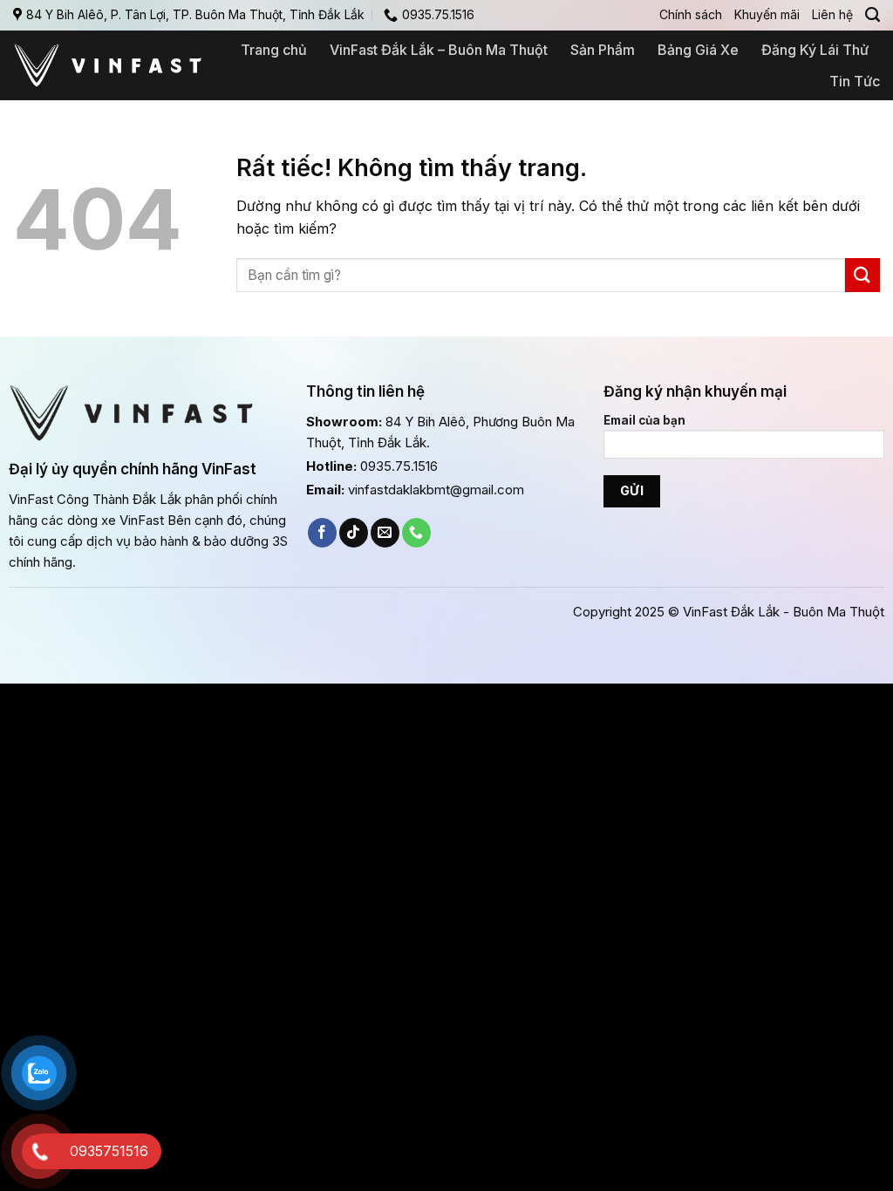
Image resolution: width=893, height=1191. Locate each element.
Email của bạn (644, 420)
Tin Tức (854, 81)
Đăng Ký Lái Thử (815, 49)
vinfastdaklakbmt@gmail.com (436, 489)
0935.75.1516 (399, 466)
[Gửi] (862, 275)
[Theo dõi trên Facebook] (322, 533)
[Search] (872, 15)
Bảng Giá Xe (698, 49)
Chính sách (690, 14)
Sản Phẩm (602, 49)
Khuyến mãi (767, 14)
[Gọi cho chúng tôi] (416, 533)
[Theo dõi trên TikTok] (353, 533)
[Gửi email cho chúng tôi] (385, 533)
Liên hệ (832, 14)
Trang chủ (274, 49)
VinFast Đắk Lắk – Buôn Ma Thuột (439, 49)
